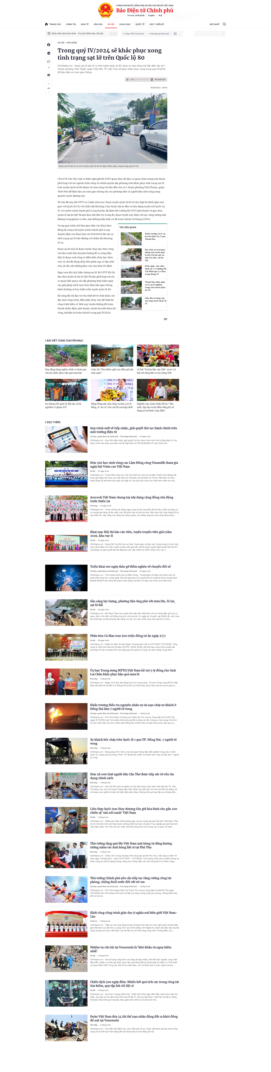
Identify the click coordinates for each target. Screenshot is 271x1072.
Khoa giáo (124, 24)
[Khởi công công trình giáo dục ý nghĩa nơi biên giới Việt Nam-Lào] (66, 924)
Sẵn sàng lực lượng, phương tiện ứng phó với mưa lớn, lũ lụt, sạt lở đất (132, 603)
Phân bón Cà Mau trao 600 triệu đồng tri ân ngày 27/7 (128, 636)
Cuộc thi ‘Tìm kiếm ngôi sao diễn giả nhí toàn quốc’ (112, 371)
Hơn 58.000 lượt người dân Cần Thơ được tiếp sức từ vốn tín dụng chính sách (132, 776)
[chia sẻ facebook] (48, 44)
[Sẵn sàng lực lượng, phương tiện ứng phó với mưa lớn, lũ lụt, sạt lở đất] (66, 612)
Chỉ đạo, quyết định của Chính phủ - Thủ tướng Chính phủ (113, 436)
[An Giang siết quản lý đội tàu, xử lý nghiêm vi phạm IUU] (66, 390)
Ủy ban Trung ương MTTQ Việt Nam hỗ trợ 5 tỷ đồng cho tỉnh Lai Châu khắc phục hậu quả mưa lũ (133, 672)
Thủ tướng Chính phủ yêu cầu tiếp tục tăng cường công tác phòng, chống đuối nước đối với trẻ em (130, 880)
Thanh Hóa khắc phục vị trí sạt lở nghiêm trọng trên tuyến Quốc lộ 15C (155, 286)
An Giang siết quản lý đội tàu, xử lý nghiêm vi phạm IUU (63, 405)
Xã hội (111, 24)
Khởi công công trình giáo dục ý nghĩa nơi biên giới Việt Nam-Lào (133, 914)
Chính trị (71, 24)
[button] (111, 33)
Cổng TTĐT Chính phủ (134, 33)
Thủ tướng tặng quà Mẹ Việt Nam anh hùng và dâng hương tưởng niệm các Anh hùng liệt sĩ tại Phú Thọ (131, 845)
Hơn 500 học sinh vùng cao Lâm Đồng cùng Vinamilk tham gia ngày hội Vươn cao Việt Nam (134, 464)
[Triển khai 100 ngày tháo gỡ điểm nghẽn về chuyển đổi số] (66, 578)
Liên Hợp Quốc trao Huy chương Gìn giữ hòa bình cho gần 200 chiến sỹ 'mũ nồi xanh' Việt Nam (133, 810)
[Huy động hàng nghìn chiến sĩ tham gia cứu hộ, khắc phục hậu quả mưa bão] (66, 356)
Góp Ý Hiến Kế (156, 24)
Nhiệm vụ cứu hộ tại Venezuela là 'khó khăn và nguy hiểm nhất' (130, 949)
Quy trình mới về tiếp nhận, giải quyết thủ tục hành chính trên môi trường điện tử (133, 430)
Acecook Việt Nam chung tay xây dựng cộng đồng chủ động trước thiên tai (131, 499)
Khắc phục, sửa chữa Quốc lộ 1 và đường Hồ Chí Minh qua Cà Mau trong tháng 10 (155, 270)
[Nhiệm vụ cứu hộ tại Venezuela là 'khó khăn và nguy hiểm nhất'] (66, 958)
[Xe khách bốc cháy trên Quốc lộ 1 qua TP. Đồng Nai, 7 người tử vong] (66, 751)
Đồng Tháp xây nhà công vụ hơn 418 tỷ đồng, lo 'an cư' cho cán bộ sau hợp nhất (112, 405)
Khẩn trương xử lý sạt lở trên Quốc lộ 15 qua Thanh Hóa (155, 236)
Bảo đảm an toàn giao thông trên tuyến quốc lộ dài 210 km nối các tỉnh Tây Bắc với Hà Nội (155, 255)
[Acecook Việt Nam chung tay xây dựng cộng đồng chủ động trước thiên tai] (66, 508)
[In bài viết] (48, 75)
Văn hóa (98, 24)
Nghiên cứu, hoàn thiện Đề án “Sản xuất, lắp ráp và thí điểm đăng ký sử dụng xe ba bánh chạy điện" (155, 407)
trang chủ (55, 24)
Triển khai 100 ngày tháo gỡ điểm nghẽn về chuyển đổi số (130, 566)
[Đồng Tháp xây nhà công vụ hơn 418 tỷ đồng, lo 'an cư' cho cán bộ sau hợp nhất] (112, 390)
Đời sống (72, 42)
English (151, 15)
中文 (160, 15)
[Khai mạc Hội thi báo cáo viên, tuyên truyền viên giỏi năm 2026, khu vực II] (66, 543)
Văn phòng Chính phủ (159, 33)
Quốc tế (140, 24)
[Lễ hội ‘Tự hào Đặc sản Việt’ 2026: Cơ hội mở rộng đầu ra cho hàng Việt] (158, 356)
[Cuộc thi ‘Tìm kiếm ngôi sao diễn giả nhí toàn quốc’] (112, 356)
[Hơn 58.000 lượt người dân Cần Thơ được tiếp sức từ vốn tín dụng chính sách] (66, 785)
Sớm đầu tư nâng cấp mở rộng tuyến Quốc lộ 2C (155, 301)
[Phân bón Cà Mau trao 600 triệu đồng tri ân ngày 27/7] (66, 647)
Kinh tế (84, 24)
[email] (175, 34)
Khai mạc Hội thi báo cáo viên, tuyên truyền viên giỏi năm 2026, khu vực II (131, 534)
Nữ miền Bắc (160, 79)
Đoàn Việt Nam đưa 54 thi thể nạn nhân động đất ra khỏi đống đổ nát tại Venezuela (134, 1018)
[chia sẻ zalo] (48, 53)
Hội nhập (94, 1025)
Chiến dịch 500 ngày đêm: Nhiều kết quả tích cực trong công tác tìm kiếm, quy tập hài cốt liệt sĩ (134, 984)
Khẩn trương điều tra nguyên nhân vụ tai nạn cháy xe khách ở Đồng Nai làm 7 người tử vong (133, 707)
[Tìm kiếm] (224, 24)
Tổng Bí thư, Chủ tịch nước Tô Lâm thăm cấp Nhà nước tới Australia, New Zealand (79, 33)
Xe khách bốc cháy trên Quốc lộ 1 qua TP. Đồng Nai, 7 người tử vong (133, 741)
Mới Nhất (215, 24)
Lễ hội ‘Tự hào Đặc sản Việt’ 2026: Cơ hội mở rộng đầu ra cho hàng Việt (156, 371)
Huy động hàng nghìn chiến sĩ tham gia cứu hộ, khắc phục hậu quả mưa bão (65, 371)
